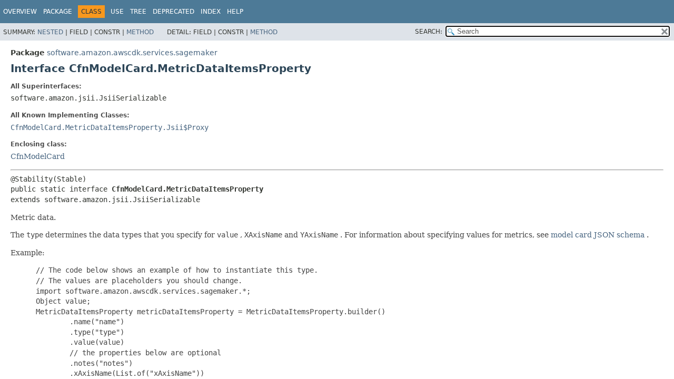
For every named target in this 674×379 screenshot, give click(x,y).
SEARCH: (428, 31)
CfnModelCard (38, 156)
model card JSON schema (598, 235)
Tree (138, 11)
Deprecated (173, 11)
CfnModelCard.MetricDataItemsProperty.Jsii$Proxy (110, 127)
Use (117, 11)
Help (235, 11)
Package (57, 11)
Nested (50, 32)
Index (211, 11)
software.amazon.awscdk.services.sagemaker (132, 52)
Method (140, 32)
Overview (20, 11)
